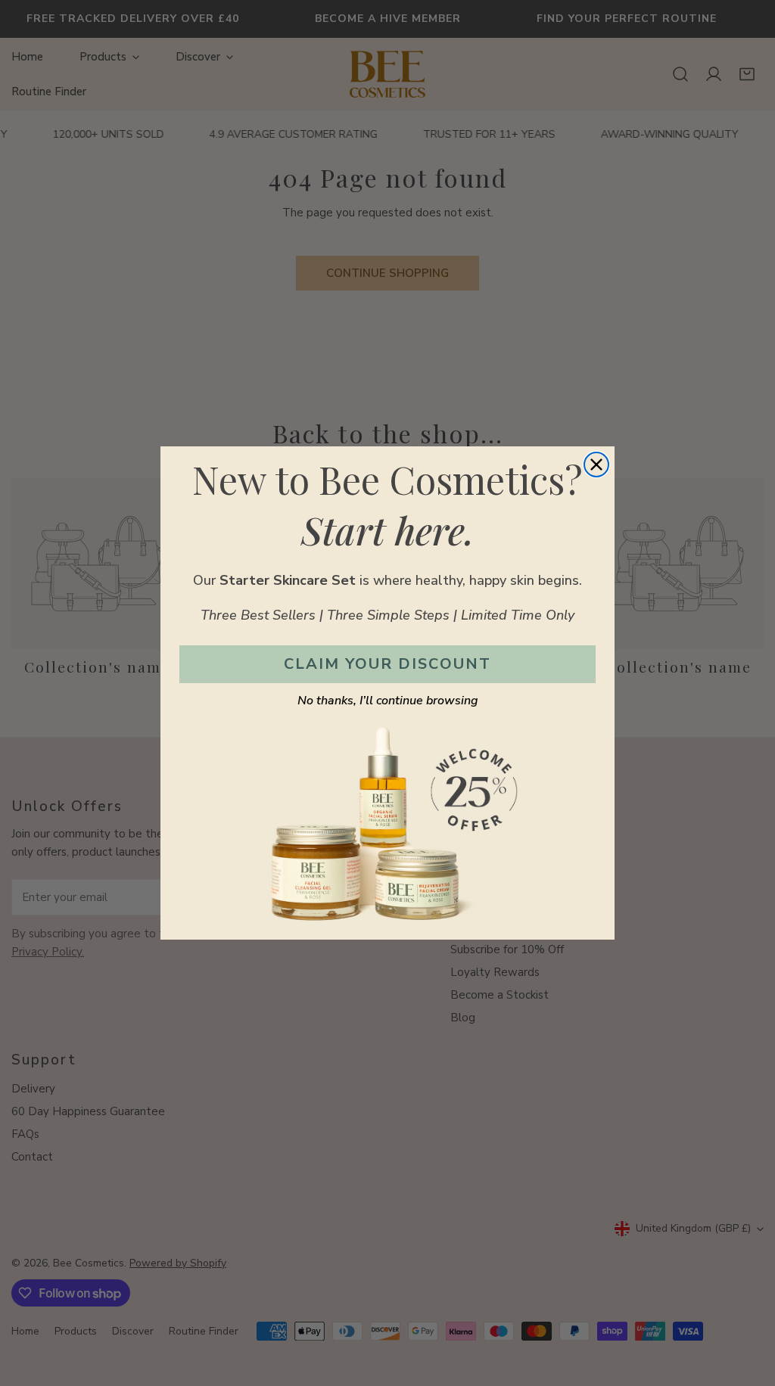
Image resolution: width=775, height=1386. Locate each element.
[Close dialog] (596, 464)
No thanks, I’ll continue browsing (387, 700)
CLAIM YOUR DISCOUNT (387, 664)
